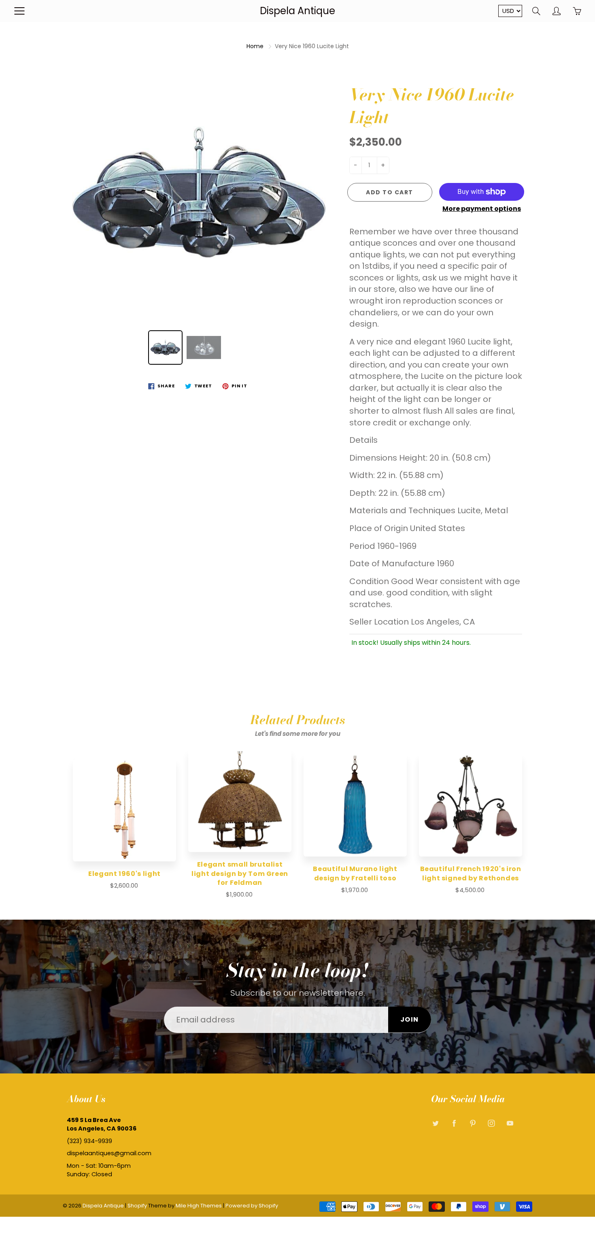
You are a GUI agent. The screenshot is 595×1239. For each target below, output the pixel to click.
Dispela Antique (297, 10)
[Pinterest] (472, 1123)
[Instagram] (491, 1123)
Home (255, 46)
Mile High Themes (199, 1205)
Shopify (137, 1205)
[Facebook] (454, 1123)
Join (409, 1019)
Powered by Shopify (251, 1205)
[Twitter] (435, 1123)
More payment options (481, 208)
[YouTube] (510, 1123)
